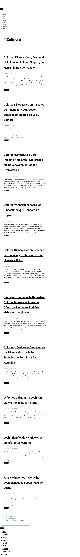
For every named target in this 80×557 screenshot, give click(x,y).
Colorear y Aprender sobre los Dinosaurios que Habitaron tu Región (22, 210)
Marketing (4, 26)
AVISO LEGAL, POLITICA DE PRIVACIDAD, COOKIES (15, 525)
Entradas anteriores (10, 516)
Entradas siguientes (10, 518)
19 (15, 520)
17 (12, 520)
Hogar (3, 16)
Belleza (4, 24)
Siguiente (22, 520)
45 (17, 520)
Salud (3, 18)
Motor (3, 28)
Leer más (6, 90)
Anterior (7, 520)
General (4, 14)
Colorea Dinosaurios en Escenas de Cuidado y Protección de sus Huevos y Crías (24, 255)
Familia (4, 20)
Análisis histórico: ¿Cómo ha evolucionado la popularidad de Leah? (23, 483)
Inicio (3, 12)
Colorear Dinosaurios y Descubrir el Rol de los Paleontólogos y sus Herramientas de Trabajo (24, 62)
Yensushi (3, 4)
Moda (3, 22)
